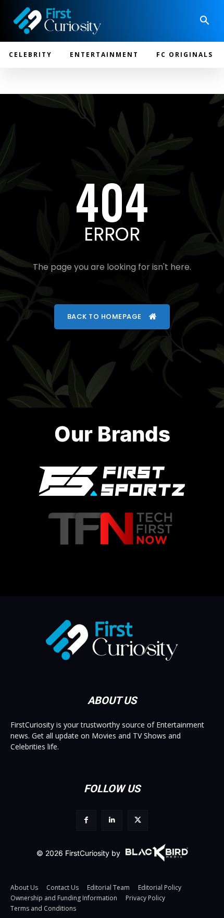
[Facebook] (86, 820)
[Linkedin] (112, 820)
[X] (138, 820)
